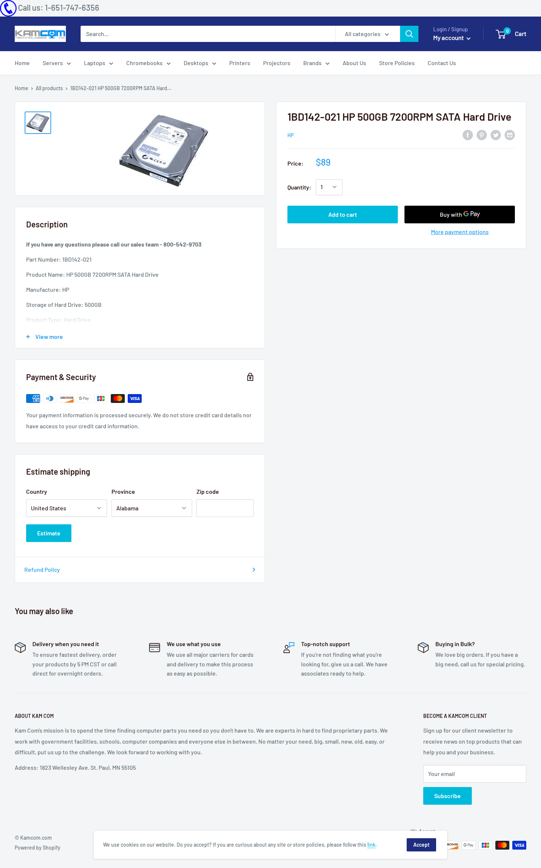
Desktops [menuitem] (196, 62)
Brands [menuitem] (312, 62)
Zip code (208, 491)
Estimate (48, 532)
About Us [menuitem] (354, 62)
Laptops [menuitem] (94, 62)
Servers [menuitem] (53, 62)
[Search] (409, 34)
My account (449, 37)
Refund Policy (42, 569)
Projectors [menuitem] (276, 62)
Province (123, 491)
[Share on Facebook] (468, 134)
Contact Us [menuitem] (442, 62)
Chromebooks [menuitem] (144, 62)
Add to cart (342, 213)
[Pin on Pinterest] (482, 134)
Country (36, 491)
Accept (421, 845)
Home (21, 88)
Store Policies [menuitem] (397, 62)
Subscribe (447, 795)
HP (290, 135)
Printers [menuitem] (239, 62)
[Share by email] (510, 134)
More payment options (460, 231)
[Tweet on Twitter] (496, 134)
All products (49, 88)
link (371, 845)
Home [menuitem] (22, 62)
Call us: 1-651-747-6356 (58, 7)
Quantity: (299, 187)
